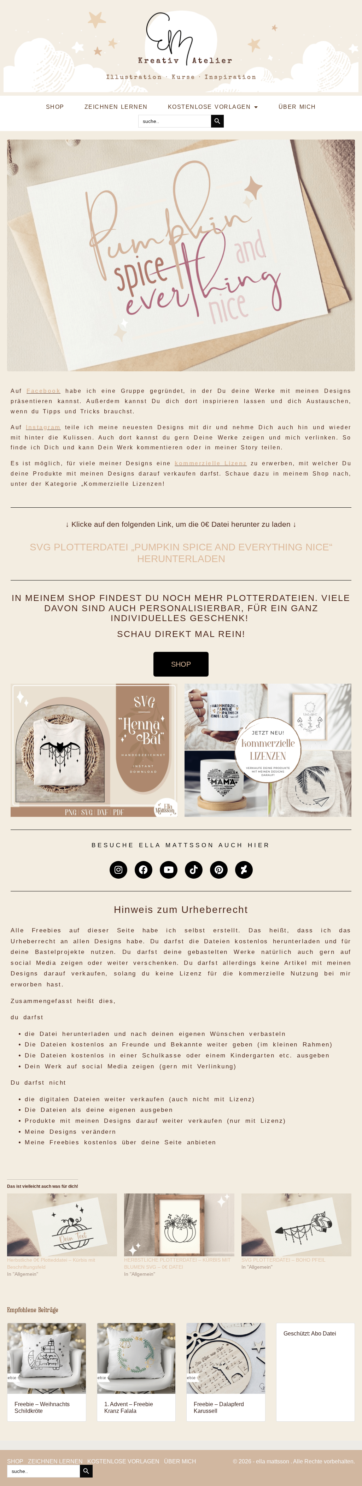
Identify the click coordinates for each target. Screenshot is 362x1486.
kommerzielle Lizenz (211, 463)
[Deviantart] (244, 870)
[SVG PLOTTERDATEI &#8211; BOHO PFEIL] (296, 1224)
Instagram (43, 427)
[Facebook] (143, 870)
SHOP (55, 107)
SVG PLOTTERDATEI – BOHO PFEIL (283, 1260)
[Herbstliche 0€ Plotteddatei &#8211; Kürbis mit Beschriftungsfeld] (62, 1224)
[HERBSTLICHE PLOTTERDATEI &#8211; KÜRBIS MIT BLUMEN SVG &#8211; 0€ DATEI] (179, 1224)
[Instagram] (118, 870)
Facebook (43, 391)
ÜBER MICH (297, 107)
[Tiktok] (194, 870)
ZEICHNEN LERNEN (116, 107)
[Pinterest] (219, 870)
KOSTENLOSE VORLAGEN (209, 107)
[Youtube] (168, 870)
